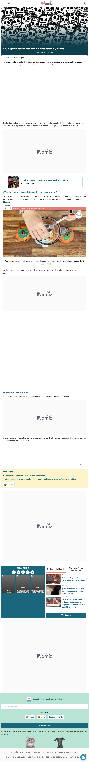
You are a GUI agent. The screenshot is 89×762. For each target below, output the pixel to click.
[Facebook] (14, 572)
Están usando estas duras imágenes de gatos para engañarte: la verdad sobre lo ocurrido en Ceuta (73, 603)
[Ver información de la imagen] (85, 9)
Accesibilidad (59, 757)
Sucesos (64, 597)
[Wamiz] (48, 3)
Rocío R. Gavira (40, 52)
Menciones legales (15, 757)
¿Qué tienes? (44, 712)
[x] (18, 572)
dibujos (81, 197)
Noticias (14, 58)
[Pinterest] (32, 572)
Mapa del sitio (77, 757)
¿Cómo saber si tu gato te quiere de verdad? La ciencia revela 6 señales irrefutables (40, 479)
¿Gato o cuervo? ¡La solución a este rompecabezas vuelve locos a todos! (73, 591)
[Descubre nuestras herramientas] (83, 757)
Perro (32, 717)
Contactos (49, 752)
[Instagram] (23, 572)
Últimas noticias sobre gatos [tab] (76, 569)
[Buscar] (9, 2)
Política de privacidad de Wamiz (46, 731)
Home (7, 58)
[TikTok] (28, 572)
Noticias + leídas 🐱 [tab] (56, 569)
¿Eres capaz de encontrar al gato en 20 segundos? (26, 475)
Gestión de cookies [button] (38, 757)
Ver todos (66, 615)
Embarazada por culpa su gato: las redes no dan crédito (73, 579)
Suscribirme (44, 725)
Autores (37, 752)
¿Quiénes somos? (20, 752)
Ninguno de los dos (56, 717)
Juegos (21, 58)
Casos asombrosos (68, 575)
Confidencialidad (68, 752)
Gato (43, 717)
